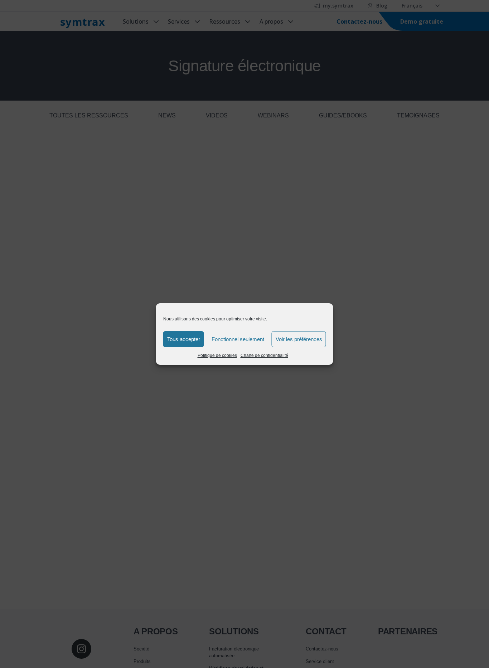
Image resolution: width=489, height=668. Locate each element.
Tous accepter (183, 339)
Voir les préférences (299, 339)
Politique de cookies (217, 355)
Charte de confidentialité (264, 355)
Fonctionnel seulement (238, 339)
